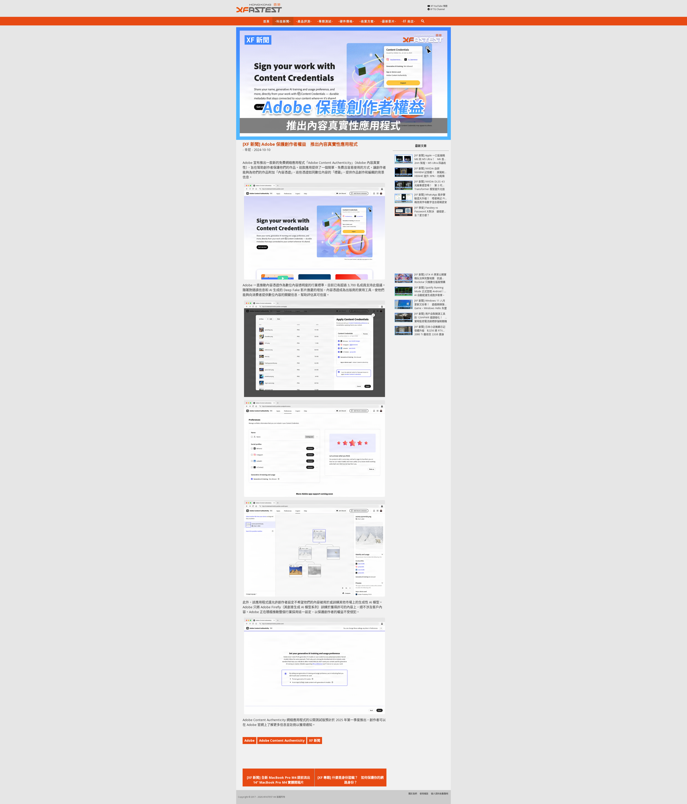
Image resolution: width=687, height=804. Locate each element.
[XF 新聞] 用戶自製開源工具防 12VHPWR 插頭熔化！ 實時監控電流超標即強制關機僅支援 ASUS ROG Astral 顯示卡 (430, 321)
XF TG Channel (437, 9)
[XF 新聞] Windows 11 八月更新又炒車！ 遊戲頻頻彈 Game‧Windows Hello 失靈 (430, 304)
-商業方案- (367, 21)
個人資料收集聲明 (439, 793)
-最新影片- (388, 21)
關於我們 (412, 793)
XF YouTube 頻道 (439, 6)
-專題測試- (325, 21)
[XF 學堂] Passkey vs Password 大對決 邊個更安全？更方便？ (430, 211)
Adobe (249, 740)
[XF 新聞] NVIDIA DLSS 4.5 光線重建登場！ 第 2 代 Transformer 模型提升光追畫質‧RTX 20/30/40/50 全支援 (429, 189)
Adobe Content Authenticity (281, 740)
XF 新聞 (314, 740)
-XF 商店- (408, 21)
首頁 (266, 21)
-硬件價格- (346, 21)
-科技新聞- (283, 21)
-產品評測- (304, 21)
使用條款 (424, 793)
